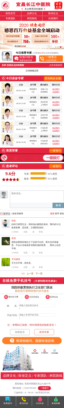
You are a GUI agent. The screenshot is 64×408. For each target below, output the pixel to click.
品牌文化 (32, 13)
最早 (57, 213)
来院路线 (32, 18)
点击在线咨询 (55, 65)
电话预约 (56, 89)
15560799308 (51, 58)
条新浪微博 (11, 213)
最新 (52, 213)
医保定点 (53, 13)
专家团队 (10, 18)
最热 (62, 213)
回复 (25, 232)
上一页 (30, 273)
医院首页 (10, 13)
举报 (41, 232)
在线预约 (53, 18)
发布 (58, 205)
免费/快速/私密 (26, 58)
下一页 (39, 273)
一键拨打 (44, 388)
